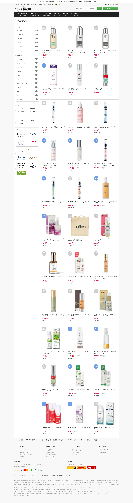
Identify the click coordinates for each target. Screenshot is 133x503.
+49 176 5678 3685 (21, 4)
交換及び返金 (75, 452)
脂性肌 (32, 120)
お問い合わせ (43, 4)
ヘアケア (27, 42)
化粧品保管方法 (50, 456)
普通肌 (21, 120)
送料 (28, 4)
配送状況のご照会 (76, 450)
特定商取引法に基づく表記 (63, 475)
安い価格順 (21, 111)
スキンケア (27, 30)
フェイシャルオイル (27, 83)
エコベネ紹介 (23, 449)
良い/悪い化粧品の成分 (51, 454)
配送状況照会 (34, 4)
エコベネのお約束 (24, 452)
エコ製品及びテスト (51, 449)
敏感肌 (21, 123)
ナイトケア (27, 75)
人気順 (21, 108)
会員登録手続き (102, 452)
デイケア (27, 71)
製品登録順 (32, 108)
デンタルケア (27, 51)
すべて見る (75, 454)
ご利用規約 (53, 475)
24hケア (27, 79)
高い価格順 (32, 111)
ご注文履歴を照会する (104, 450)
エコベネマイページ (103, 449)
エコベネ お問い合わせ (25, 450)
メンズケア (27, 46)
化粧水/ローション (27, 63)
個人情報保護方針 (45, 475)
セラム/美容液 (27, 67)
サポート (51, 4)
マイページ (108, 4)
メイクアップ (27, 34)
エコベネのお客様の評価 (26, 454)
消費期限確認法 (50, 452)
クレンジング (27, 59)
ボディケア (27, 38)
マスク (27, 91)
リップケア (27, 95)
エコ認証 (48, 450)
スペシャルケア (27, 99)
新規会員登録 (116, 4)
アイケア (27, 87)
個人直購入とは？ (24, 456)
